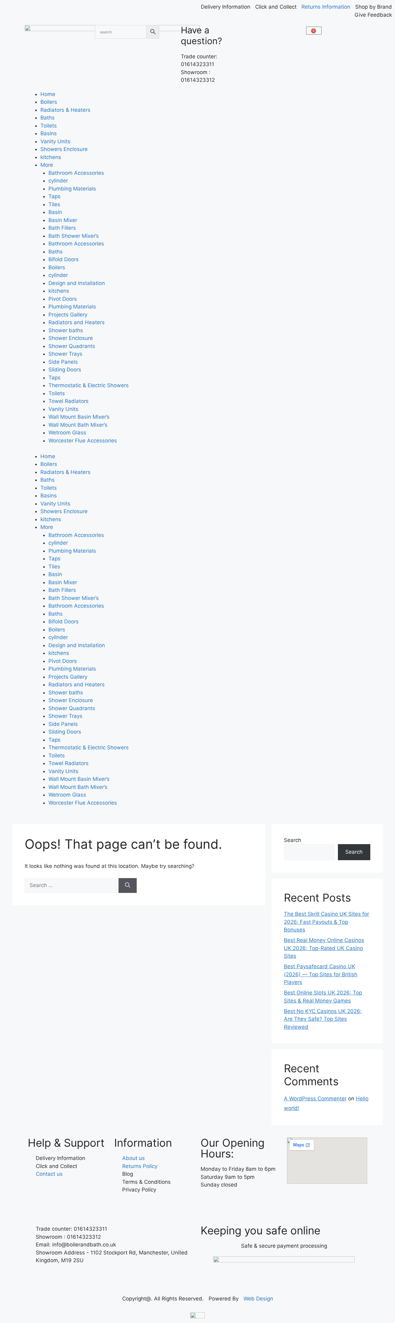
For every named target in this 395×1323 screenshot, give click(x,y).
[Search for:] (71, 885)
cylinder (58, 181)
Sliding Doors (64, 369)
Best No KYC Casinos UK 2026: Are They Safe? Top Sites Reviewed (323, 1019)
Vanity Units (55, 141)
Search (292, 840)
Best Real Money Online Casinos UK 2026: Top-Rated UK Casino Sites (324, 948)
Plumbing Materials (72, 189)
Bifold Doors (63, 259)
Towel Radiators (68, 401)
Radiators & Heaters (65, 110)
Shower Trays (65, 354)
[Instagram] (225, 1203)
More (46, 165)
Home (47, 94)
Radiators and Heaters (76, 322)
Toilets (48, 126)
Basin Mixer (62, 220)
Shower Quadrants (71, 346)
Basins (48, 133)
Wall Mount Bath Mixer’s (77, 425)
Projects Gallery (67, 315)
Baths (47, 118)
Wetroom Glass (67, 432)
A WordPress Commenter (315, 1098)
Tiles (54, 204)
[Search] (127, 885)
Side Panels (63, 362)
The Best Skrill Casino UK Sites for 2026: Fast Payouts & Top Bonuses (326, 922)
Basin (55, 212)
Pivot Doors (62, 299)
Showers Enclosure (64, 149)
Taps (54, 196)
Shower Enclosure (70, 338)
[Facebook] (208, 1203)
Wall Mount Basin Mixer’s (79, 417)
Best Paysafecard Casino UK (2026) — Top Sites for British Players (320, 974)
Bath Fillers (62, 228)
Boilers (48, 102)
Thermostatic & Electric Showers (88, 385)
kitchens (50, 157)
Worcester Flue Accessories (82, 441)
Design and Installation (76, 283)
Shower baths (65, 330)
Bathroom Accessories (76, 173)
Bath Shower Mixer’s (73, 236)
